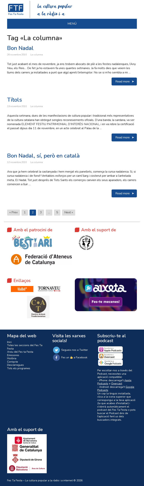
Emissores (13, 355)
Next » (68, 212)
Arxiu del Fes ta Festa (20, 352)
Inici (9, 342)
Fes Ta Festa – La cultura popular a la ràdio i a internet (40, 480)
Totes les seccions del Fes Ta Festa (24, 346)
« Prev (13, 212)
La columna (36, 54)
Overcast (116, 383)
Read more (122, 81)
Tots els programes (18, 368)
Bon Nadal (20, 48)
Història (11, 358)
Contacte (12, 362)
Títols (14, 100)
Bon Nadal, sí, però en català (43, 156)
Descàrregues (15, 365)
